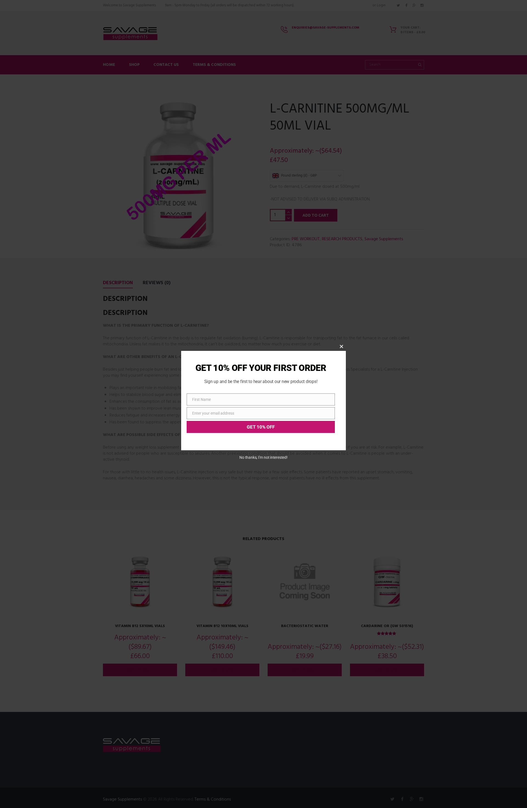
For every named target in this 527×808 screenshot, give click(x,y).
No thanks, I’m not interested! (263, 457)
